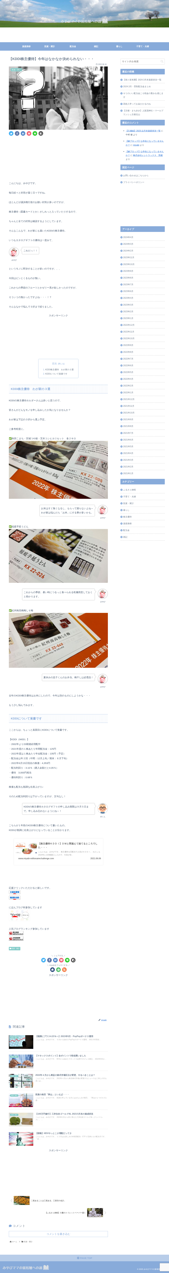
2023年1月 (128, 318)
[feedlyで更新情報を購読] (58, 969)
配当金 (126, 530)
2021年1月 (128, 473)
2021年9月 (128, 419)
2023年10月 (129, 264)
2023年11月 (128, 257)
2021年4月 (128, 453)
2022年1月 (128, 392)
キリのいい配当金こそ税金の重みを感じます (143, 95)
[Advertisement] (58, 157)
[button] (162, 61)
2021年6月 (128, 439)
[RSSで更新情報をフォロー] (64, 969)
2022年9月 (128, 345)
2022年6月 (128, 365)
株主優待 (127, 517)
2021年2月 (128, 467)
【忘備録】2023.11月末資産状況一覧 (143, 131)
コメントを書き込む (58, 1234)
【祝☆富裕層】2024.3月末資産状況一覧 (142, 79)
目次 (54, 363)
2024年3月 (128, 244)
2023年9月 (128, 271)
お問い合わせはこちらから (136, 175)
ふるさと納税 (129, 490)
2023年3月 (128, 305)
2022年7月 (128, 358)
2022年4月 (128, 379)
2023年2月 (128, 311)
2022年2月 (128, 386)
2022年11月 (128, 331)
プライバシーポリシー (133, 182)
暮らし (126, 510)
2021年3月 (128, 460)
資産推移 (127, 523)
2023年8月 (128, 277)
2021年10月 (129, 412)
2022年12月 (129, 325)
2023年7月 (128, 284)
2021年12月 (129, 399)
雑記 (125, 537)
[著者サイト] (52, 969)
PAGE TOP (85, 1258)
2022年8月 (128, 352)
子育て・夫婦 (129, 496)
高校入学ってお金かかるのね (137, 104)
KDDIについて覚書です (56, 374)
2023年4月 (128, 298)
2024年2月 (128, 251)
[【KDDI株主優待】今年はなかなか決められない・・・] (23, 133)
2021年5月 (128, 446)
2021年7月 (128, 433)
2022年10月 (129, 338)
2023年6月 (128, 291)
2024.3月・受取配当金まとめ (137, 86)
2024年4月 (128, 237)
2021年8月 (128, 426)
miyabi (136, 145)
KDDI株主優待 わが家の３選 (59, 369)
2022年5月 (128, 372)
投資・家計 (15, 948)
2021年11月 (128, 406)
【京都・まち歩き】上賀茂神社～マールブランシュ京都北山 (143, 112)
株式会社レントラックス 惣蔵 (148, 155)
